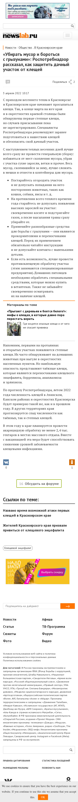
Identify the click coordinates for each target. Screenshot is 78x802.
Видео (47, 641)
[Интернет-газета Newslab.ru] (20, 35)
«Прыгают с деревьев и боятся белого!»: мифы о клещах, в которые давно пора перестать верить (37, 315)
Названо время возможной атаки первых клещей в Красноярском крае (36, 512)
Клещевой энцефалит (17, 548)
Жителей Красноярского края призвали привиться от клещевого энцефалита (35, 527)
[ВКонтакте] (34, 780)
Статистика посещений (56, 760)
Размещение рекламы (15, 767)
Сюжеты (9, 634)
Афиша (47, 619)
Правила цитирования (16, 760)
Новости (10, 47)
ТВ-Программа (53, 626)
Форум (47, 634)
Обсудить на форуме (42, 483)
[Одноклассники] (70, 780)
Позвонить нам (51, 767)
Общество (25, 47)
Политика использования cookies (22, 660)
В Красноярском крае (48, 47)
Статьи (8, 626)
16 (8, 81)
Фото (7, 641)
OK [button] (43, 797)
